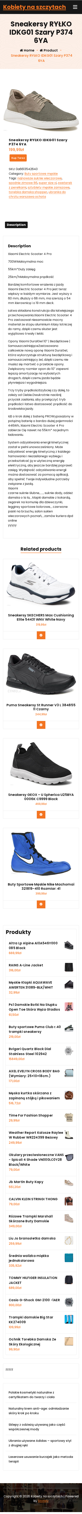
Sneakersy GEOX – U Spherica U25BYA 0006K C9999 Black (41, 797)
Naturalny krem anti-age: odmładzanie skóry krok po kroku (39, 1410)
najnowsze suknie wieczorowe (39, 178)
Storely (43, 1501)
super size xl (48, 183)
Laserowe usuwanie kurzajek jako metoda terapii (41, 1459)
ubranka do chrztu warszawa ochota (37, 194)
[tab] (16, 225)
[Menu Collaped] (75, 7)
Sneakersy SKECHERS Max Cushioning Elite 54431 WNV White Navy (41, 617)
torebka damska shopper (28, 192)
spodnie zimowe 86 (23, 183)
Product (50, 50)
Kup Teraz (18, 158)
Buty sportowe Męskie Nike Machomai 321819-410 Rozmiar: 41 (41, 886)
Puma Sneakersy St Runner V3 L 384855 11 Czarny (41, 707)
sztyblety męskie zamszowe (49, 187)
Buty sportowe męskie (41, 173)
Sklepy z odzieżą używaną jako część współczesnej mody (37, 1426)
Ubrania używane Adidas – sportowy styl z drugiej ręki (40, 1443)
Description (16, 225)
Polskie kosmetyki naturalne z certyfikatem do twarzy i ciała (32, 1394)
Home (28, 50)
